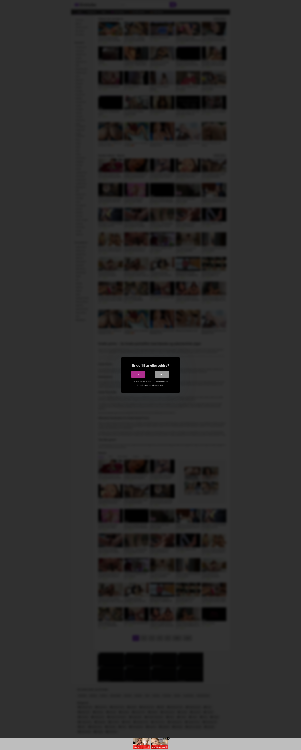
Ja (138, 374)
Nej (161, 374)
